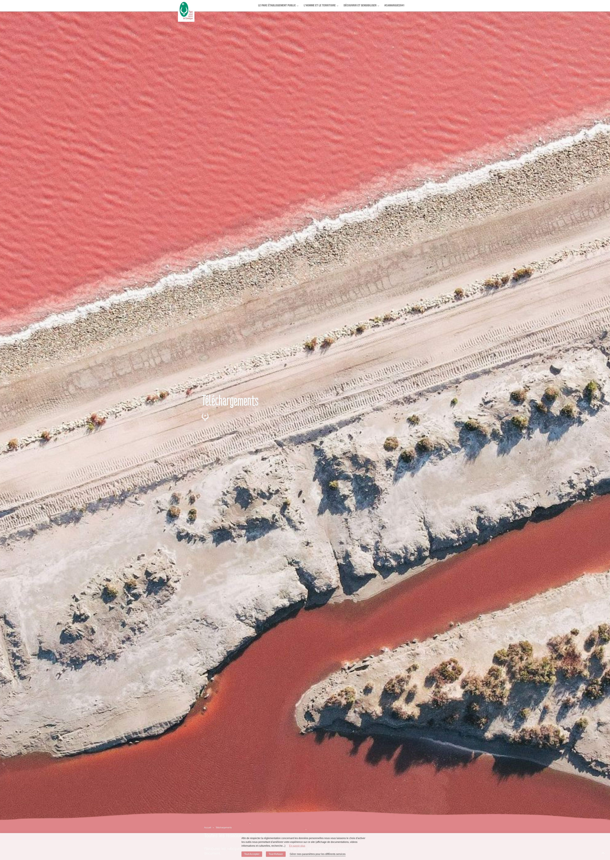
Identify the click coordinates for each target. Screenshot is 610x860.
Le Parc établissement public (277, 5)
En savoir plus (297, 845)
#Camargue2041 (394, 5)
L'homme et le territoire (320, 5)
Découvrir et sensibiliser (360, 5)
